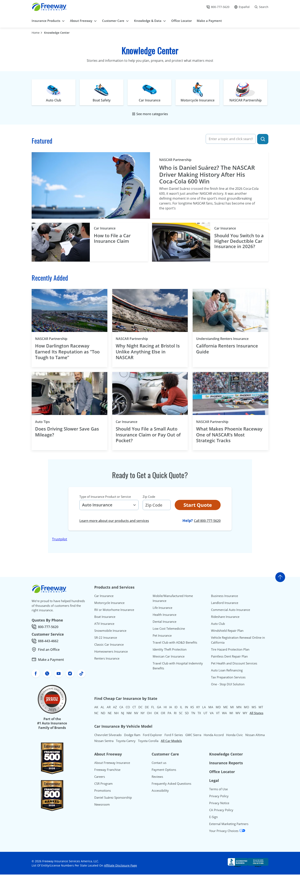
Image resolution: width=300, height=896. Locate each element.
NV (136, 713)
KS (192, 707)
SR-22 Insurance (105, 637)
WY (245, 713)
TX (199, 713)
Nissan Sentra (103, 741)
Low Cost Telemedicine (169, 628)
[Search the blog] (262, 139)
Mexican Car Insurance (168, 656)
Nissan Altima (255, 735)
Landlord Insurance (224, 603)
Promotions (102, 790)
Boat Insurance (104, 617)
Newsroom (102, 804)
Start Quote (197, 504)
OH (149, 713)
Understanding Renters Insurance (229, 338)
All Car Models (171, 741)
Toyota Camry (126, 741)
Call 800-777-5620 (207, 520)
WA (224, 713)
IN (186, 707)
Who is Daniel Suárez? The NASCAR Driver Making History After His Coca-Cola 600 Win (207, 174)
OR (163, 713)
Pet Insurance (162, 635)
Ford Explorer (152, 735)
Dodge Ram (132, 735)
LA (204, 707)
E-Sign (213, 817)
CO (128, 707)
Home (36, 33)
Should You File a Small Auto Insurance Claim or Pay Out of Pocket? (148, 434)
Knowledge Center (57, 33)
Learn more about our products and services (114, 520)
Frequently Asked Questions (171, 783)
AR (109, 707)
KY (198, 707)
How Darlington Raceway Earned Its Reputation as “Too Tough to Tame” (67, 351)
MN (238, 707)
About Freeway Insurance (112, 763)
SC (180, 713)
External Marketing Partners (228, 824)
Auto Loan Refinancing (227, 670)
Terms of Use (218, 789)
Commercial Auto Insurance (230, 610)
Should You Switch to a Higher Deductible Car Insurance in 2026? (239, 241)
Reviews (157, 777)
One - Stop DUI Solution (227, 684)
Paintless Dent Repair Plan (229, 656)
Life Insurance (162, 608)
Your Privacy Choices (224, 831)
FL (152, 707)
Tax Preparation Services (228, 677)
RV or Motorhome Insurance (114, 610)
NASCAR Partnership (175, 159)
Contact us (159, 763)
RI (175, 713)
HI (165, 707)
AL (102, 707)
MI (232, 707)
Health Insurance (164, 615)
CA (121, 707)
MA (210, 707)
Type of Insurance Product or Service (105, 497)
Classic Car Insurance (109, 644)
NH (116, 713)
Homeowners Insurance (111, 651)
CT (134, 707)
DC (140, 707)
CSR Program (103, 783)
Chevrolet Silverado (108, 735)
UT (205, 713)
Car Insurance (105, 228)
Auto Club (218, 624)
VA (212, 713)
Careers (99, 777)
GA (159, 707)
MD (218, 707)
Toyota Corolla (148, 741)
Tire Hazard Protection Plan (230, 649)
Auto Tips (49, 421)
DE (147, 707)
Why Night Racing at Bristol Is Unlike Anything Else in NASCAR (148, 351)
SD (187, 713)
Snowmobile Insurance (110, 630)
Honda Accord (214, 735)
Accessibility (160, 790)
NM (129, 713)
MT (261, 707)
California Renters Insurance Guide (227, 348)
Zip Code (149, 497)
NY (142, 713)
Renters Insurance (106, 658)
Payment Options (164, 770)
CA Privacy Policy (221, 810)
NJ (122, 713)
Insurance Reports (226, 762)
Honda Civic (234, 735)
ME (225, 707)
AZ (115, 707)
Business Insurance (224, 596)
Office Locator (222, 771)
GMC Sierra (193, 735)
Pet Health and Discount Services (234, 663)
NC (96, 713)
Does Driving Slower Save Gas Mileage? (67, 431)
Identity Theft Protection (170, 649)
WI (231, 713)
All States (256, 713)
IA (170, 707)
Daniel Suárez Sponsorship (113, 797)
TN (193, 713)
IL (181, 707)
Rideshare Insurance (225, 617)
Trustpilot (59, 539)
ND (103, 713)
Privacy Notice (219, 803)
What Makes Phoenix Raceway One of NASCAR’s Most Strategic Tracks (229, 434)
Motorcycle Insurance (109, 603)
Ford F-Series (173, 735)
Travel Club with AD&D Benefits (175, 642)
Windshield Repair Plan (227, 630)
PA (169, 713)
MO (246, 707)
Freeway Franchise (107, 770)
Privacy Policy (219, 796)
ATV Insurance (104, 624)
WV (238, 713)
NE (110, 713)
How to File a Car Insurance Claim (112, 238)
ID (176, 707)
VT (218, 713)
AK (96, 707)
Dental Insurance (164, 621)
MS (254, 707)
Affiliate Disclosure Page (120, 865)
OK (156, 713)
